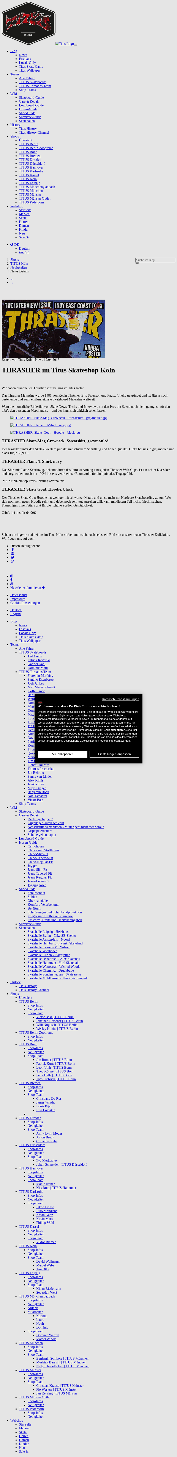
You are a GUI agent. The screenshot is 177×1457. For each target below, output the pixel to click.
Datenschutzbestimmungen (120, 699)
